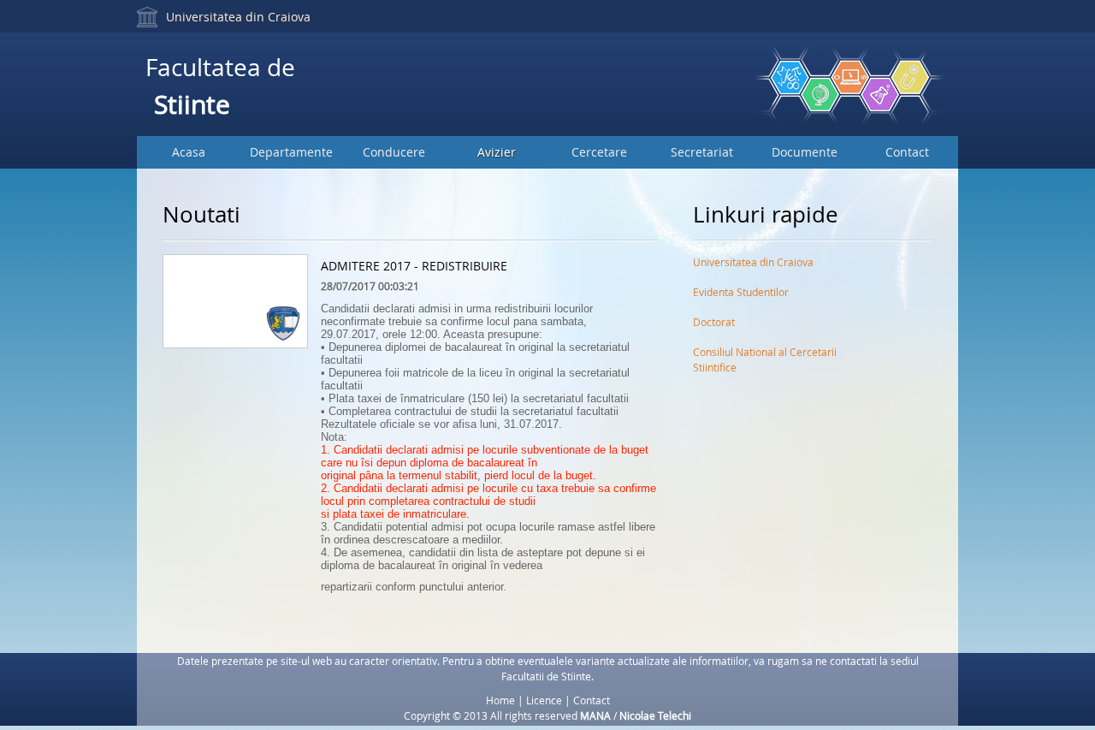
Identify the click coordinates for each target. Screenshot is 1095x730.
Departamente (291, 152)
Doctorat (714, 322)
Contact (907, 152)
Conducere (394, 152)
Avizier (496, 152)
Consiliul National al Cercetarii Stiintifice (765, 355)
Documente (805, 152)
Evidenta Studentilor (741, 292)
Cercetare (599, 152)
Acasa (188, 152)
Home (500, 700)
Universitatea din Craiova (238, 17)
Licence (544, 700)
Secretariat (702, 152)
